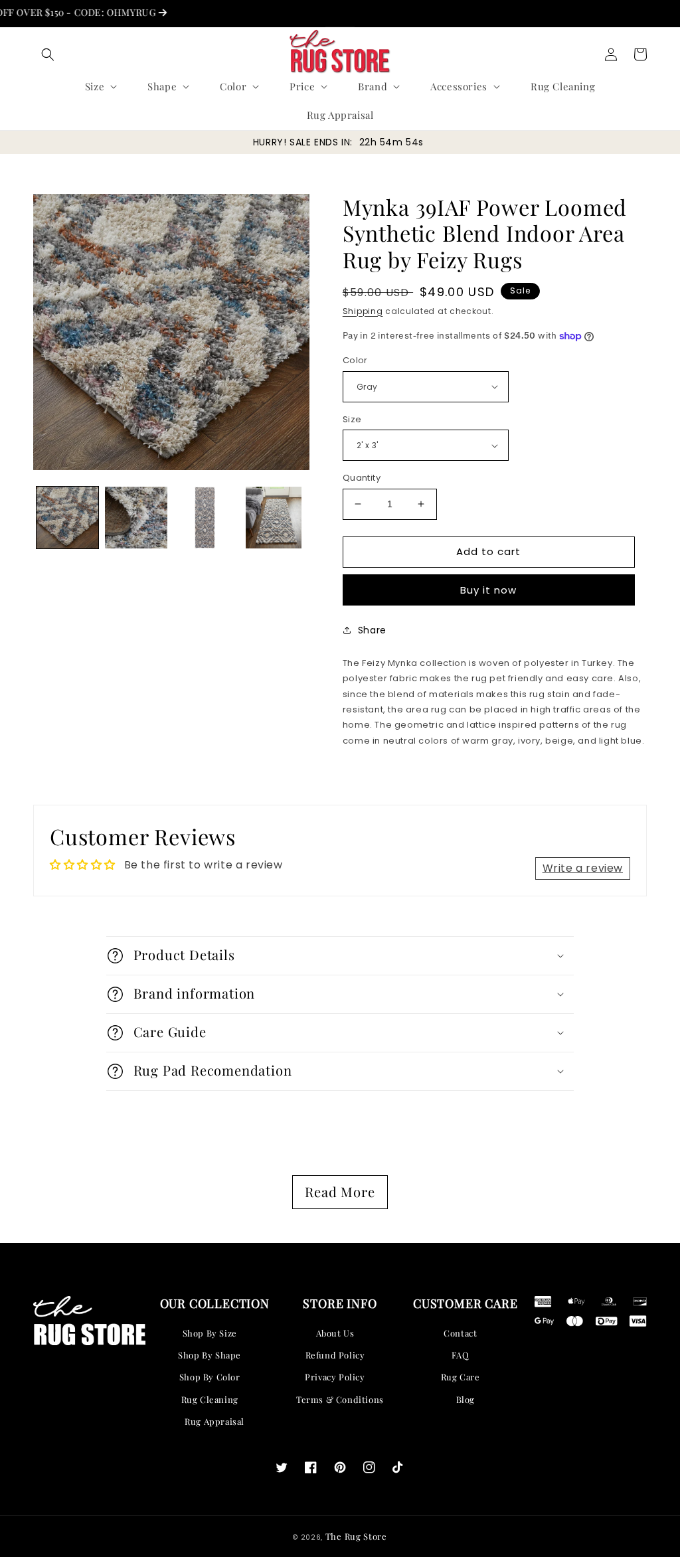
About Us (335, 1333)
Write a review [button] (583, 868)
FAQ (460, 1354)
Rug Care (460, 1376)
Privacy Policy (335, 1376)
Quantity (362, 477)
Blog (465, 1399)
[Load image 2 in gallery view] (136, 517)
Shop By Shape (209, 1354)
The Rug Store (356, 1536)
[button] (47, 54)
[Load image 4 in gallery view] (273, 517)
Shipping (363, 311)
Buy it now (488, 590)
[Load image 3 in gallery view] (205, 517)
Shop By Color (209, 1376)
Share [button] (372, 630)
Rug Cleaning (209, 1399)
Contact (460, 1333)
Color (355, 360)
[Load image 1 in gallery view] (67, 517)
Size (352, 419)
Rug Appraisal (214, 1421)
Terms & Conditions (340, 1399)
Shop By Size (210, 1333)
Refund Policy (335, 1354)
